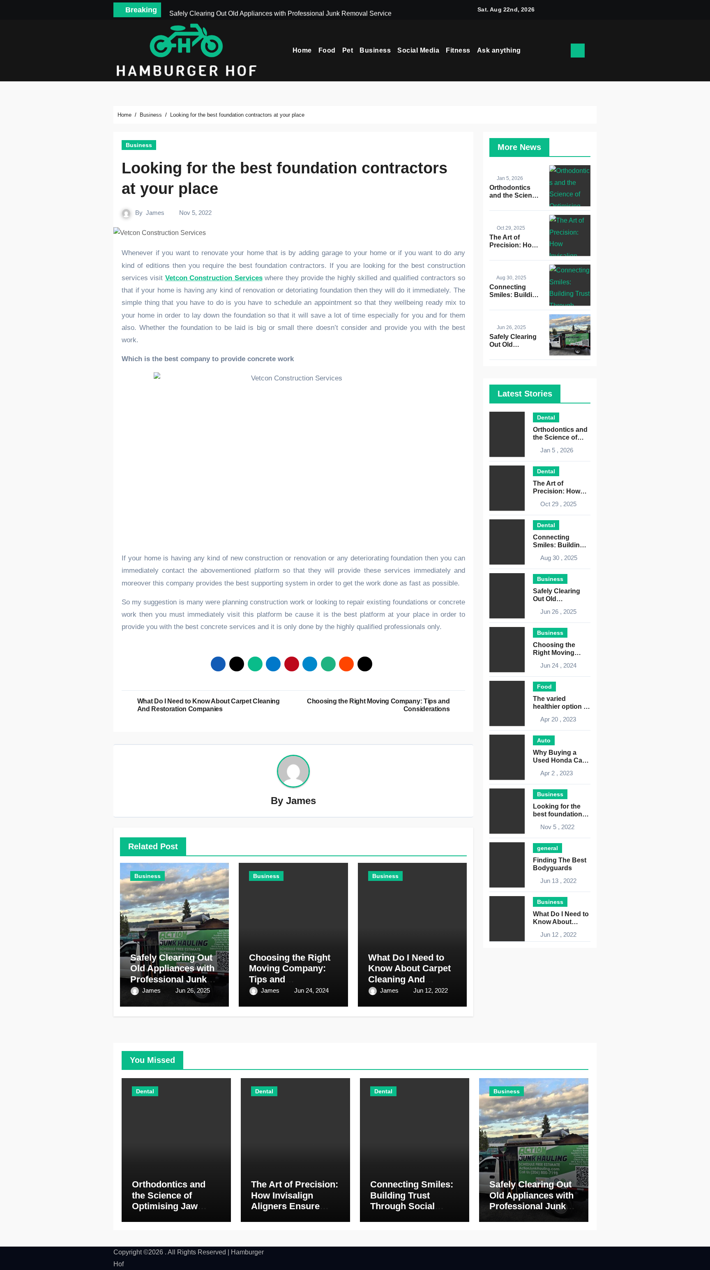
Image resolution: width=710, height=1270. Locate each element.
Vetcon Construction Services (214, 278)
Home (302, 50)
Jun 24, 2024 (311, 990)
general (547, 848)
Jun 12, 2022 (430, 990)
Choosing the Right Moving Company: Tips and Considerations (289, 973)
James (155, 212)
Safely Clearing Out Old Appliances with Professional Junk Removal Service (172, 973)
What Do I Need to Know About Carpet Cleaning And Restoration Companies (409, 979)
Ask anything (499, 50)
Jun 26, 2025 (192, 990)
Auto (544, 740)
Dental (546, 417)
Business (375, 50)
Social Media (418, 50)
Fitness (458, 50)
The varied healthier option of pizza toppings (561, 706)
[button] (594, 50)
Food (327, 50)
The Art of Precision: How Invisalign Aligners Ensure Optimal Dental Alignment (294, 1206)
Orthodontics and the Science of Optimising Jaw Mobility (168, 1200)
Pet (347, 50)
